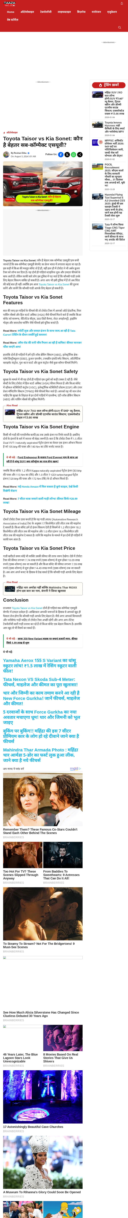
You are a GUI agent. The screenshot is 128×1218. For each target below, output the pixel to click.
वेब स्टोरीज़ (12, 20)
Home (10, 12)
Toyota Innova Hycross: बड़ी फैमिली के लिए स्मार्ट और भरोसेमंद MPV (115, 127)
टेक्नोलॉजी (46, 12)
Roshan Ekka (20, 153)
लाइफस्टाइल (64, 12)
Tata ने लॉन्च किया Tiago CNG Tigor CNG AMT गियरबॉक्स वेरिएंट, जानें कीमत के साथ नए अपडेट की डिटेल (115, 232)
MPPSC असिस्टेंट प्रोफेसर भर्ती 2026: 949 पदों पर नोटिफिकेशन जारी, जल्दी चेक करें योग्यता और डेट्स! (114, 148)
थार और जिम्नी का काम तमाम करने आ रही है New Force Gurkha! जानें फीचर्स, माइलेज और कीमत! (41, 699)
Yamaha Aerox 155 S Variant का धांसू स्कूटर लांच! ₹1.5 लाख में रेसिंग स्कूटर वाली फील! (39, 666)
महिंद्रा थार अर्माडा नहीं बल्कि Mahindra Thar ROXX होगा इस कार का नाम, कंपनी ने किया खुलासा (47, 589)
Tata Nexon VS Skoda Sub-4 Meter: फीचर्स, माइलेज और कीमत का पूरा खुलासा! (40, 682)
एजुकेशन (112, 12)
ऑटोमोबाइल (27, 12)
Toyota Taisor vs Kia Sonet (54, 284)
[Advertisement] (43, 58)
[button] (119, 28)
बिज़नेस (81, 12)
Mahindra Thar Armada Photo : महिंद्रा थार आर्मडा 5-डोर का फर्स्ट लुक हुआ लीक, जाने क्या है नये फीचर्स (40, 756)
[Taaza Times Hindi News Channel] (9, 4)
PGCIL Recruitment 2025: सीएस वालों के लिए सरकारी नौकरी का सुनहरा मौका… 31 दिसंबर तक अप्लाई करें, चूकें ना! (115, 175)
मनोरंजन (96, 12)
